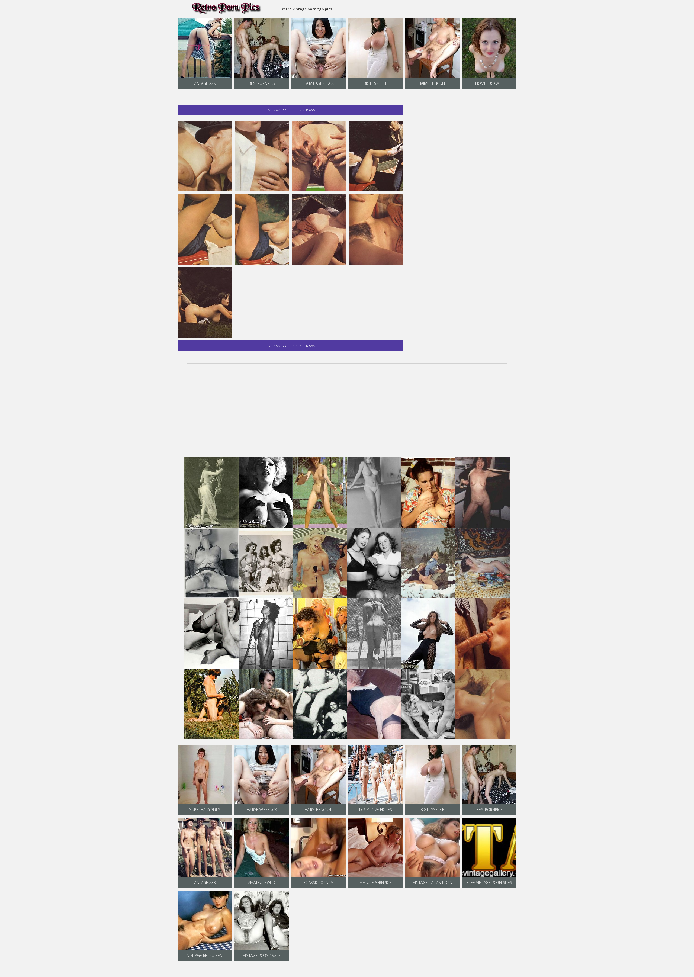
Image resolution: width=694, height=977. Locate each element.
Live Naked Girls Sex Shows (290, 110)
